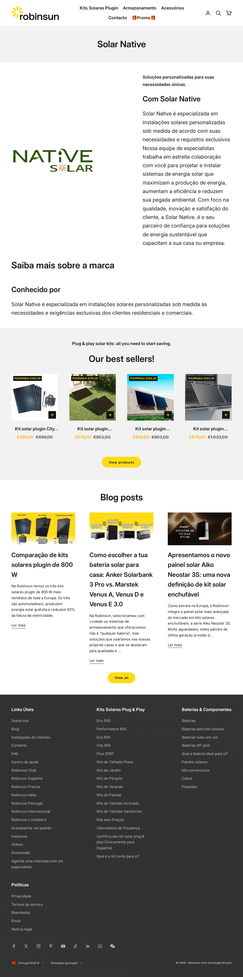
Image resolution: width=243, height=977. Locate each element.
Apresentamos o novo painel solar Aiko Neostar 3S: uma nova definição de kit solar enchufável (199, 574)
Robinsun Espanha (26, 778)
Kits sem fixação (110, 819)
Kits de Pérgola (109, 778)
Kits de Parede (109, 795)
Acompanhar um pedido (31, 828)
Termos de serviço (27, 904)
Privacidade (21, 896)
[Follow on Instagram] (38, 946)
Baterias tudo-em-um (200, 737)
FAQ (14, 753)
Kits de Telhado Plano (115, 762)
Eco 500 (103, 720)
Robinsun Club (23, 770)
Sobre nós (20, 720)
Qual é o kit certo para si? (118, 856)
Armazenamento (139, 7)
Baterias (189, 720)
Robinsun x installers (29, 819)
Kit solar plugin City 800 (35, 429)
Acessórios (172, 7)
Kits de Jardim (109, 770)
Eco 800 (103, 737)
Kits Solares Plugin (99, 7)
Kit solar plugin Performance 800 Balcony (208, 429)
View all (121, 678)
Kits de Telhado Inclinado (118, 803)
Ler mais (18, 625)
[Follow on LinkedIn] (87, 946)
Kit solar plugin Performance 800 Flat (92, 429)
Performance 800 (111, 729)
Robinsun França (25, 786)
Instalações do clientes (30, 737)
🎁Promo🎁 (144, 17)
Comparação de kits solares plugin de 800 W (42, 564)
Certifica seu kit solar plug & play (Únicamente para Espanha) (120, 842)
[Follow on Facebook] (13, 946)
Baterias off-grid (196, 745)
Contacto (117, 17)
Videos (17, 844)
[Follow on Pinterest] (50, 946)
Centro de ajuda (24, 762)
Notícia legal (21, 929)
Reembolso (20, 912)
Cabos (187, 778)
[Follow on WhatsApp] (100, 946)
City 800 (104, 745)
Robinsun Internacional (30, 811)
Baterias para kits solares (203, 729)
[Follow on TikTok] (75, 946)
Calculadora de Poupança (118, 828)
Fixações (189, 786)
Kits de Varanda (110, 786)
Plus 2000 (105, 753)
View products (121, 462)
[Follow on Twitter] (26, 946)
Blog (15, 729)
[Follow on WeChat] (112, 946)
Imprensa (19, 836)
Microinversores (196, 770)
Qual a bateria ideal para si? (205, 753)
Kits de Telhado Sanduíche (119, 811)
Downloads (20, 852)
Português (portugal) (64, 963)
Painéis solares (194, 762)
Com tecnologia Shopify (216, 962)
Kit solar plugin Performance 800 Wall (150, 429)
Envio (16, 921)
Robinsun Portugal (26, 803)
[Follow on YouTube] (63, 946)
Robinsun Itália (23, 795)
